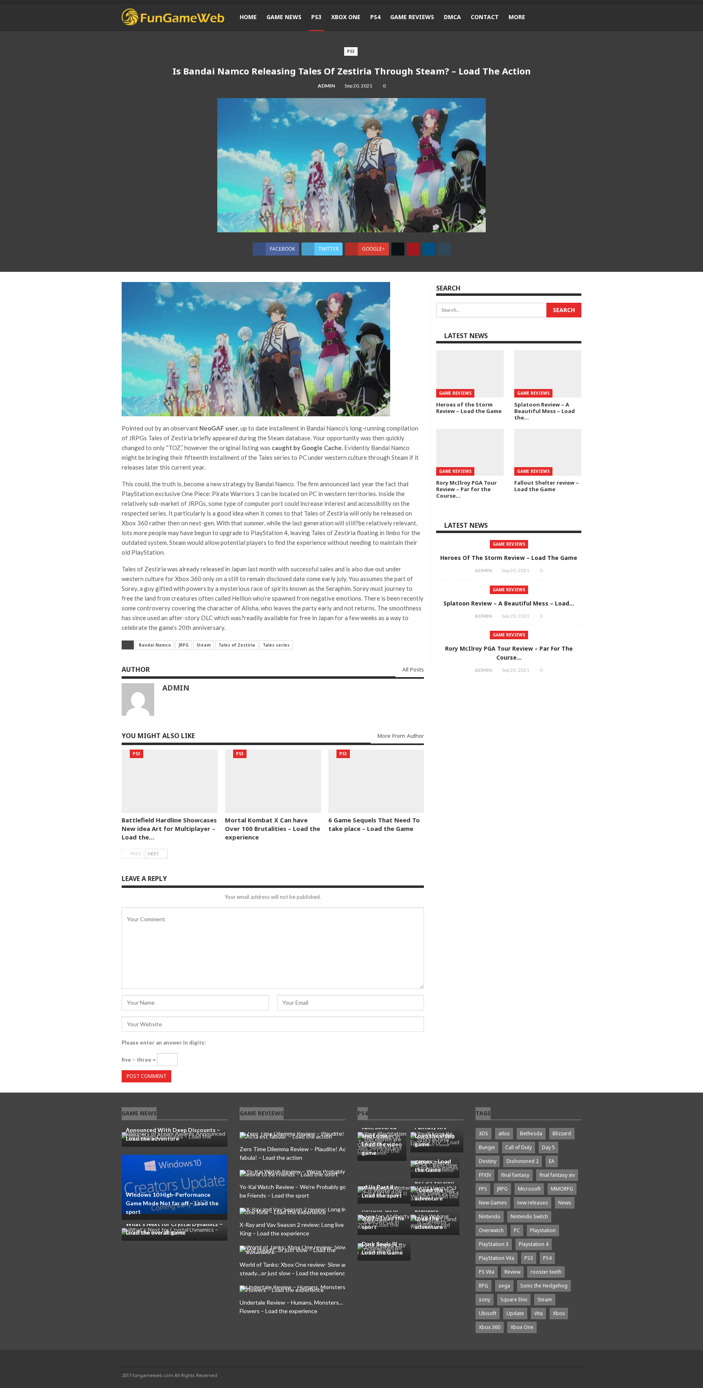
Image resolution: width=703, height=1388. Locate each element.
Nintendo (489, 1216)
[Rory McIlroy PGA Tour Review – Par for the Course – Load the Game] (469, 452)
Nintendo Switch (529, 1216)
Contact (485, 17)
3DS (483, 1133)
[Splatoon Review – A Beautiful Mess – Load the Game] (547, 374)
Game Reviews (412, 17)
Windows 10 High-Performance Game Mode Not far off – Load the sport (172, 1203)
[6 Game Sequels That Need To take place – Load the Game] (376, 781)
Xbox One (345, 17)
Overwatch (491, 1230)
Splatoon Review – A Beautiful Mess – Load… (508, 603)
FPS (483, 1188)
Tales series (276, 645)
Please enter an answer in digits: (163, 1042)
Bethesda (531, 1133)
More (517, 17)
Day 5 (548, 1147)
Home (248, 17)
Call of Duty (518, 1147)
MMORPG (562, 1188)
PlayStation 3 (494, 1244)
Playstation (543, 1230)
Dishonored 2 (523, 1161)
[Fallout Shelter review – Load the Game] (547, 452)
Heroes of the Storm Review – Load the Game (508, 558)
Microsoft (529, 1188)
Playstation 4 (533, 1244)
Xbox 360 (489, 1327)
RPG (483, 1285)
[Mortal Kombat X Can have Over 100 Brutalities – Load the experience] (273, 781)
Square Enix (513, 1299)
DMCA (452, 17)
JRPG (184, 645)
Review (512, 1271)
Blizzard (561, 1133)
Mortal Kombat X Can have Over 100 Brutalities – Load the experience (272, 828)
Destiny (487, 1161)
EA (552, 1161)
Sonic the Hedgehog (544, 1285)
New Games (493, 1202)
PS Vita (486, 1271)
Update (515, 1313)
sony (484, 1299)
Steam (203, 645)
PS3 (316, 17)
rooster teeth (546, 1271)
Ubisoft (487, 1313)
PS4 (375, 17)
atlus (504, 1133)
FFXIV (485, 1175)
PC (517, 1230)
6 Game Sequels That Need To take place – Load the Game (374, 824)
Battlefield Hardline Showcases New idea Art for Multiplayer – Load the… (169, 828)
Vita (538, 1313)
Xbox (559, 1313)
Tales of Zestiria (236, 645)
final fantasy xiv (557, 1175)
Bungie (487, 1147)
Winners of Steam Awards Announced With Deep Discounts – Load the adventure (173, 1130)
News (564, 1202)
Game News (283, 17)
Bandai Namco (155, 645)
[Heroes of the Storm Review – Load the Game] (469, 374)
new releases (532, 1202)
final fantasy (515, 1175)
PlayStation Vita (496, 1258)
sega (504, 1285)
